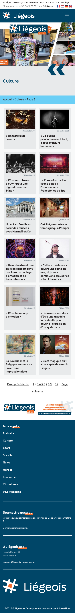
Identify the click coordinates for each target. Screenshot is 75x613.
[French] (58, 6)
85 (56, 384)
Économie (9, 477)
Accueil (7, 99)
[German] (66, 6)
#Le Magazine (12, 491)
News (6, 462)
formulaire (21, 527)
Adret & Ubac (63, 608)
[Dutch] (62, 6)
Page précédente (18, 384)
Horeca (7, 469)
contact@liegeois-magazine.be (19, 562)
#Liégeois (17, 608)
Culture (20, 99)
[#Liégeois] (20, 15)
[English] (70, 6)
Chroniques (10, 484)
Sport (6, 448)
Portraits (8, 433)
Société (8, 455)
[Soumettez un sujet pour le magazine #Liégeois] (37, 407)
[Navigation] (67, 15)
